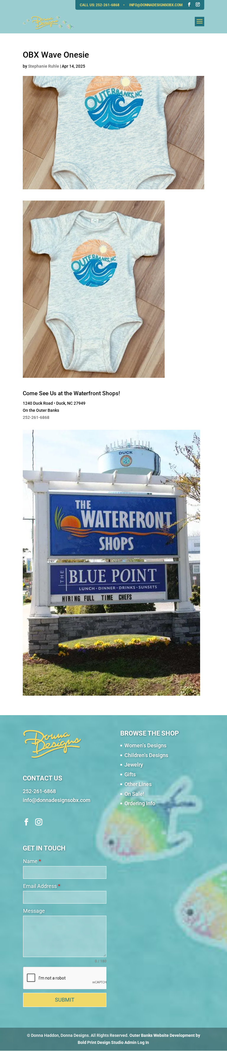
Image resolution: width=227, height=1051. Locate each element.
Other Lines (138, 784)
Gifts (130, 774)
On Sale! (134, 794)
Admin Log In (136, 1042)
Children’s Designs (146, 755)
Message (34, 911)
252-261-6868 (108, 5)
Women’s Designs (145, 745)
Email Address (41, 886)
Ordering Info (139, 803)
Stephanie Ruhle (43, 66)
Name (32, 861)
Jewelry (133, 765)
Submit (64, 1000)
